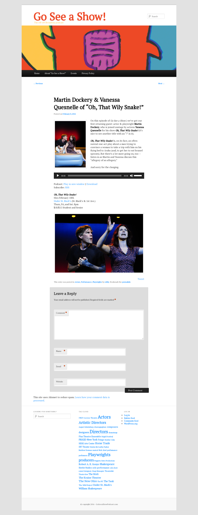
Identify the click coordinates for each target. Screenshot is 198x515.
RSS (67, 187)
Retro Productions (108, 461)
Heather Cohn (110, 440)
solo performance (101, 467)
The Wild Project (85, 485)
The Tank (109, 481)
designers (84, 432)
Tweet (141, 278)
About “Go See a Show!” (55, 73)
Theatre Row (83, 474)
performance (112, 450)
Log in (127, 415)
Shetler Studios (85, 467)
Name (60, 351)
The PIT (100, 481)
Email (60, 366)
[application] (99, 176)
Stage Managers (98, 471)
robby (107, 282)
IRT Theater (84, 447)
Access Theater (90, 418)
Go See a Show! (69, 16)
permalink (126, 282)
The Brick (94, 474)
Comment (61, 313)
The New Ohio (88, 481)
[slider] (138, 175)
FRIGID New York (88, 439)
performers (83, 455)
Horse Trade (102, 443)
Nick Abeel (103, 450)
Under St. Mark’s (62, 201)
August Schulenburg (86, 427)
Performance (86, 282)
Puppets (97, 460)
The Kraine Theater (90, 477)
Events (74, 73)
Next (161, 83)
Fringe (101, 439)
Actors (77, 282)
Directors (99, 431)
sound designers (85, 471)
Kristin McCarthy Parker (99, 447)
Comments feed (131, 420)
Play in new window (74, 184)
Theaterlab (109, 471)
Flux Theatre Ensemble (90, 436)
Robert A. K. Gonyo (89, 464)
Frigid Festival (107, 436)
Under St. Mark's (102, 485)
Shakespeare (107, 464)
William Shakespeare (90, 488)
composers (112, 426)
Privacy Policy (88, 73)
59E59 (81, 418)
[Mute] (131, 175)
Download (91, 184)
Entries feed (129, 418)
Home (37, 73)
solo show (114, 468)
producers (86, 460)
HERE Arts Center (87, 443)
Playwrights (97, 282)
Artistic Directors (92, 422)
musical (95, 450)
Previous (38, 83)
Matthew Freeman (85, 450)
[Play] (57, 175)
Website (59, 381)
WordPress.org (131, 423)
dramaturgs (113, 432)
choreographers (100, 427)
